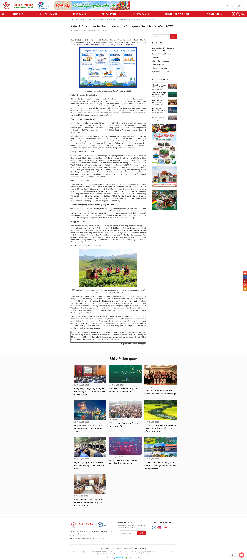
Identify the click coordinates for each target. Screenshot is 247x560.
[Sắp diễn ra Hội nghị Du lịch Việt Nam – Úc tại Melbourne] (172, 95)
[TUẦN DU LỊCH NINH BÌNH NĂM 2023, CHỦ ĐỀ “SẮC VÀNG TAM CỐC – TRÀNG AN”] (160, 410)
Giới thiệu (18, 14)
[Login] (233, 5)
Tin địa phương (158, 57)
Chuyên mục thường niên (177, 14)
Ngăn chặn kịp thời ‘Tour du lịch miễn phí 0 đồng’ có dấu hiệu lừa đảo (89, 465)
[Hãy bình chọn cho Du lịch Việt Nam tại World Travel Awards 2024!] (172, 110)
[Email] (245, 289)
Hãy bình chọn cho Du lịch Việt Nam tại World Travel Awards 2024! (159, 111)
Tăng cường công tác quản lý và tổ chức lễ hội (158, 118)
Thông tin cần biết (159, 68)
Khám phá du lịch (48, 14)
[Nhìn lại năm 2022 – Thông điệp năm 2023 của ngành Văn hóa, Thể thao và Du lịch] (160, 447)
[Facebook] (154, 527)
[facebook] (233, 14)
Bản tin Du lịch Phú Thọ (161, 54)
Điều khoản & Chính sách (135, 548)
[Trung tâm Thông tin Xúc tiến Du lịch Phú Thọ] (83, 524)
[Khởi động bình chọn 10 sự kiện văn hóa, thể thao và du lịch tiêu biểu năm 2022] (90, 484)
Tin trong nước (158, 65)
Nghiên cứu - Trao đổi (160, 72)
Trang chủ (73, 19)
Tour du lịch (79, 14)
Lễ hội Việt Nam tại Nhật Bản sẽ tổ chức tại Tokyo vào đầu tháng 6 (159, 103)
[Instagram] (159, 527)
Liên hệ (119, 548)
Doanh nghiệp (107, 548)
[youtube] (243, 14)
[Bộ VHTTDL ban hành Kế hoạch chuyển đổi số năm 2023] (125, 446)
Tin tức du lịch (109, 14)
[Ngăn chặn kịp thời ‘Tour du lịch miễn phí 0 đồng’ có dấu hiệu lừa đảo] (90, 447)
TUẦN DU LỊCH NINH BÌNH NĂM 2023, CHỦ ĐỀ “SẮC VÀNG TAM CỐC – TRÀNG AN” (160, 428)
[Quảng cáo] (164, 144)
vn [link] (241, 5)
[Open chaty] (241, 555)
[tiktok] (245, 285)
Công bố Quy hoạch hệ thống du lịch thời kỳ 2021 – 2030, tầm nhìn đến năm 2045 (89, 391)
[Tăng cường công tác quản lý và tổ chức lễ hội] (172, 118)
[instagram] (238, 14)
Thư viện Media (214, 14)
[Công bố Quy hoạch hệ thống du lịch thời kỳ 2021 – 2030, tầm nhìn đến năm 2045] (172, 87)
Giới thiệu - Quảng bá (160, 61)
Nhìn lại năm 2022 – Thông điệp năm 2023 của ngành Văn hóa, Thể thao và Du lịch (160, 465)
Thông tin (83, 19)
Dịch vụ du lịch (141, 14)
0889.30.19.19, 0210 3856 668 (82, 536)
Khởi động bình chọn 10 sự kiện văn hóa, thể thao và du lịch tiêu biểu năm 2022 (89, 502)
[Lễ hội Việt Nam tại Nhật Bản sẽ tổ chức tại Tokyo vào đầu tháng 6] (172, 102)
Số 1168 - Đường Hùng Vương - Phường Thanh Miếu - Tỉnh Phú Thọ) (92, 532)
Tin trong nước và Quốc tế (97, 19)
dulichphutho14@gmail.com (82, 538)
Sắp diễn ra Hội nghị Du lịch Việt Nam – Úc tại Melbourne (159, 94)
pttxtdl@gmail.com (99, 538)
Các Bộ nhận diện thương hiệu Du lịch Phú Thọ (164, 49)
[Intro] (245, 273)
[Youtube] (165, 527)
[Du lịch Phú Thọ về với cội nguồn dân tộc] (92, 5)
